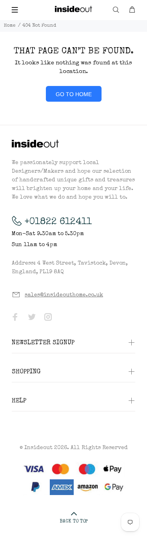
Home (10, 26)
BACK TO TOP (74, 521)
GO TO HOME (74, 94)
